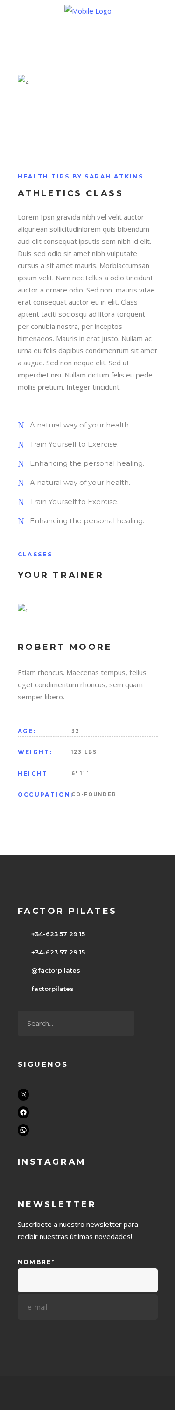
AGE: (27, 730)
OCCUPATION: (44, 794)
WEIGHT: (35, 751)
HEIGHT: (34, 773)
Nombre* (37, 1262)
